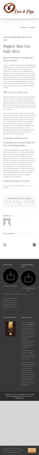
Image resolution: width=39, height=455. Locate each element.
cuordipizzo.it (30, 324)
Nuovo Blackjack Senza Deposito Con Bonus (15, 138)
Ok (32, 450)
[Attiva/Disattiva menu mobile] (35, 15)
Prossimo (32, 27)
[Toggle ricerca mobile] (31, 15)
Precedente (24, 27)
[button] (4, 244)
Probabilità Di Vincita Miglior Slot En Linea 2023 (16, 181)
